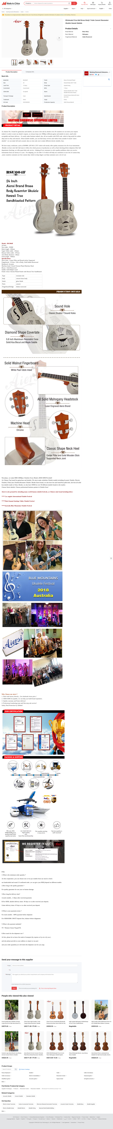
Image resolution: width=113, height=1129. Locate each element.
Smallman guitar (6, 1078)
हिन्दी (79, 1119)
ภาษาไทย (83, 1119)
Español (23, 1119)
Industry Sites (67, 1117)
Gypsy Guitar (59, 1078)
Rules (110, 8)
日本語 (74, 1119)
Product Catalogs (25, 1069)
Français (35, 1119)
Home (3, 11)
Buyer (73, 8)
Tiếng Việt (94, 1119)
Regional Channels (76, 1117)
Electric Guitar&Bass (34, 1075)
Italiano (48, 1119)
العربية (65, 1119)
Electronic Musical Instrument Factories (47, 1104)
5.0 (91, 74)
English (18, 1119)
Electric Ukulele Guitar (8, 1108)
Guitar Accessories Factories (26, 1104)
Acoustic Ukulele (7, 1096)
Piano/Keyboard (6, 1072)
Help (82, 8)
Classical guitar (88, 1075)
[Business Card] (109, 79)
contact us (62, 14)
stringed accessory (89, 1078)
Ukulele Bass (80, 1104)
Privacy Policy (81, 1122)
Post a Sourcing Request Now (47, 988)
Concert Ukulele (19, 1096)
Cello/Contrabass (88, 1072)
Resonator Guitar (60, 1075)
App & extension (91, 8)
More (3, 1111)
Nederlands (59, 1119)
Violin (57, 1072)
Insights (98, 1117)
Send (14, 988)
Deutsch (53, 1119)
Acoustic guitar (33, 1078)
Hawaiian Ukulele (30, 1096)
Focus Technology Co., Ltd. (46, 1122)
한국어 (69, 1119)
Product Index (85, 1117)
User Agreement (65, 1122)
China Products (24, 1117)
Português (29, 1119)
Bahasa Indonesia (102, 1119)
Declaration (73, 1122)
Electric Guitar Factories (9, 1104)
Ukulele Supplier (91, 1104)
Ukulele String (32, 1108)
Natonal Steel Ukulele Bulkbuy (46, 1108)
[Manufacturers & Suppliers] (11, 3)
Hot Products (16, 1117)
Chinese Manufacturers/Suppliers (36, 1117)
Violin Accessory (6, 1075)
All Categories (7, 8)
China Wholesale (50, 1117)
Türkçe (88, 1119)
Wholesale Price (58, 1117)
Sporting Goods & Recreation (12, 11)
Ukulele (27, 11)
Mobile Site (92, 1117)
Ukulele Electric (21, 1108)
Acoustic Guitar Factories (67, 1104)
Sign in (109, 4)
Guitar (22, 11)
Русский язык (42, 1119)
